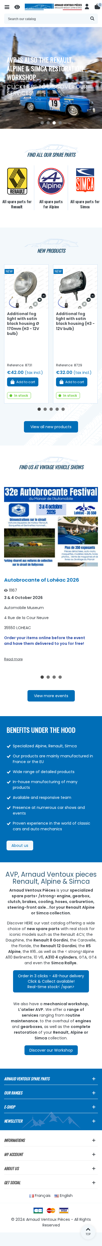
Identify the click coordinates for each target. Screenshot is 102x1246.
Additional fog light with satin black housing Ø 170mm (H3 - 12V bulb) (23, 323)
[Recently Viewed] (19, 7)
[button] (42, 122)
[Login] (87, 7)
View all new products (51, 427)
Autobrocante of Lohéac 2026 (41, 580)
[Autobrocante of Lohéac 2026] (51, 526)
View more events (51, 696)
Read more (13, 659)
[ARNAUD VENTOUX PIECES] (53, 7)
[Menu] (9, 7)
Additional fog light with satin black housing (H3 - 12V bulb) (75, 321)
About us (19, 845)
